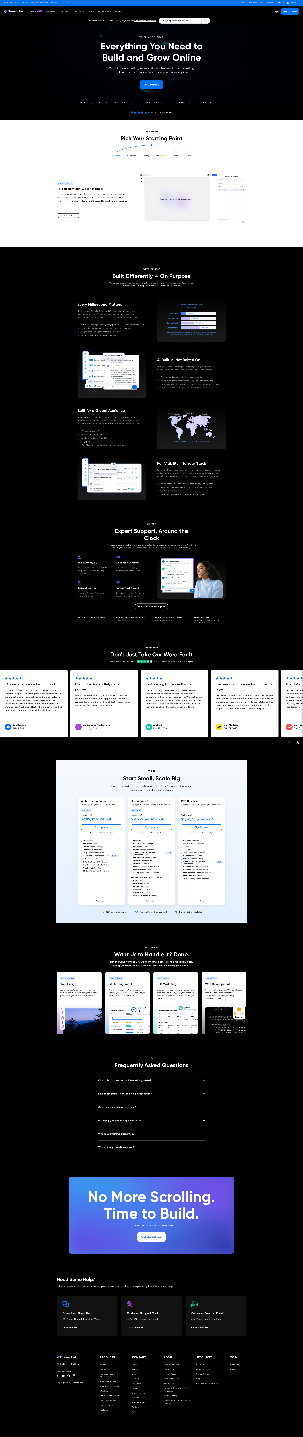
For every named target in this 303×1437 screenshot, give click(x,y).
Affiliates (136, 1369)
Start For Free (68, 215)
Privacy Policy (170, 1369)
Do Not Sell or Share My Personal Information (178, 1402)
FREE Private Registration (145, 21)
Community (137, 1383)
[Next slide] (297, 743)
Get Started (290, 11)
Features (104, 1410)
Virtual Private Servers (109, 1396)
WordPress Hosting (108, 1381)
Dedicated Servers (108, 1400)
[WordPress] (57, 11)
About (134, 1364)
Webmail (232, 1369)
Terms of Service (171, 1379)
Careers (135, 1379)
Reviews (135, 1407)
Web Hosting (105, 1391)
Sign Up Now (101, 827)
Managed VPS (106, 1369)
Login (276, 11)
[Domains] (83, 11)
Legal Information (171, 1364)
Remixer (103, 1364)
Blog (134, 1374)
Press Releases (138, 1402)
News (261, 3)
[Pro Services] (111, 11)
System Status (202, 1374)
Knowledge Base (249, 3)
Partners (135, 1397)
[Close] (216, 21)
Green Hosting (138, 1393)
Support (269, 3)
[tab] (116, 155)
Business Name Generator (207, 1383)
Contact (200, 1364)
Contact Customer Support (151, 606)
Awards (135, 1412)
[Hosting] (70, 11)
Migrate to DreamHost (110, 1386)
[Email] (94, 11)
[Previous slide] (290, 743)
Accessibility (169, 1383)
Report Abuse (170, 1374)
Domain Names (106, 1405)
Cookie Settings (178, 1395)
